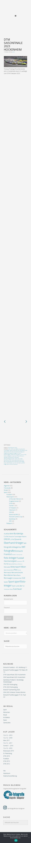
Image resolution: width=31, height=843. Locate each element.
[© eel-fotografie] (15, 67)
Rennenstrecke (7, 461)
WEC (10, 521)
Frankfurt (6, 759)
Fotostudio (7, 488)
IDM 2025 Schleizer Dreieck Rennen (14, 692)
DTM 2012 (6, 764)
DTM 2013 (6, 761)
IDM (10, 512)
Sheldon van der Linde (13, 462)
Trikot (11, 589)
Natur (5, 720)
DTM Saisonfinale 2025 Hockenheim (14, 675)
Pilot (10, 460)
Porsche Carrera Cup (15, 517)
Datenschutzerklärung (10, 776)
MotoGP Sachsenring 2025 (11, 690)
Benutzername (8, 599)
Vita (4, 771)
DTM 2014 (6, 756)
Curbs (19, 449)
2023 (9, 449)
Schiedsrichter (17, 578)
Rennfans (17, 461)
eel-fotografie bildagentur (13, 453)
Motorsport (12, 447)
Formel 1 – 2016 (8, 746)
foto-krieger (10, 557)
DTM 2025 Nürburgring (10, 687)
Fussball (8, 494)
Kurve (5, 456)
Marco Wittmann (20, 456)
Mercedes (5, 457)
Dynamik (14, 451)
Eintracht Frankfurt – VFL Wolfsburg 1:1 (15, 667)
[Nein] (29, 837)
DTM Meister (22, 450)
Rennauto (22, 460)
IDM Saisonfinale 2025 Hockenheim (14, 677)
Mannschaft (12, 564)
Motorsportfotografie (8, 458)
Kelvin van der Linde (22, 454)
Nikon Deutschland (9, 570)
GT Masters (12, 508)
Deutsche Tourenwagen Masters (17, 536)
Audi (14, 449)
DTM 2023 (17, 450)
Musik (5, 490)
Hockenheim (19, 561)
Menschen (6, 712)
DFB (5, 539)
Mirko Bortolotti (11, 457)
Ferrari (19, 453)
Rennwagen (22, 461)
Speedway (12, 519)
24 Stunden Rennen (15, 499)
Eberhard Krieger (19, 451)
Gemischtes (7, 723)
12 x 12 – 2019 (7, 735)
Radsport (9, 523)
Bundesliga (18, 533)
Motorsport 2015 (8, 751)
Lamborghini (9, 456)
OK (16, 840)
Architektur (6, 717)
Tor (23, 586)
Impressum (6, 773)
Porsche (13, 460)
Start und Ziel (10, 464)
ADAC (12, 449)
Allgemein (7, 486)
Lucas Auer (14, 456)
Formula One (19, 554)
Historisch (12, 510)
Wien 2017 (6, 740)
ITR (23, 561)
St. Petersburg (7, 753)
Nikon (13, 458)
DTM (9, 447)
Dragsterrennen (14, 501)
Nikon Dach (17, 458)
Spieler (6, 582)
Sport (16, 447)
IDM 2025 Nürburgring (10, 684)
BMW (17, 449)
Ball (8, 534)
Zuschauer (15, 464)
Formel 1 (11, 506)
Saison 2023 (6, 462)
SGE (23, 578)
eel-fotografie (15, 8)
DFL (9, 539)
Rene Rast (17, 460)
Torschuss (6, 589)
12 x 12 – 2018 (7, 738)
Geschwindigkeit (7, 454)
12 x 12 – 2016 (7, 748)
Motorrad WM (13, 514)
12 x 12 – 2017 (7, 743)
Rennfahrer (12, 461)
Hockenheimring (14, 454)
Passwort (7, 607)
